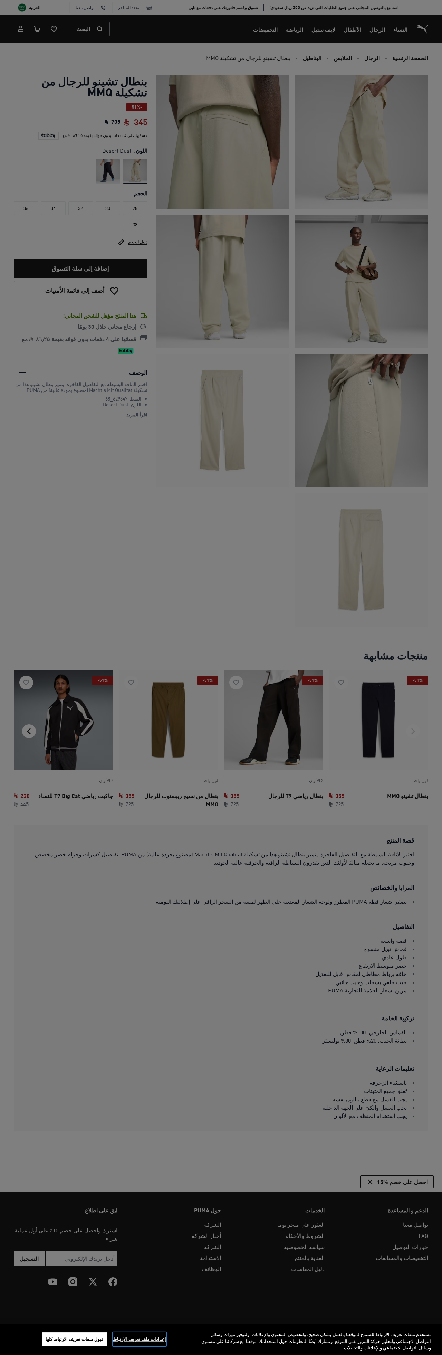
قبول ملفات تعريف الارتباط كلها (75, 1339)
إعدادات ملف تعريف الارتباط (139, 1339)
